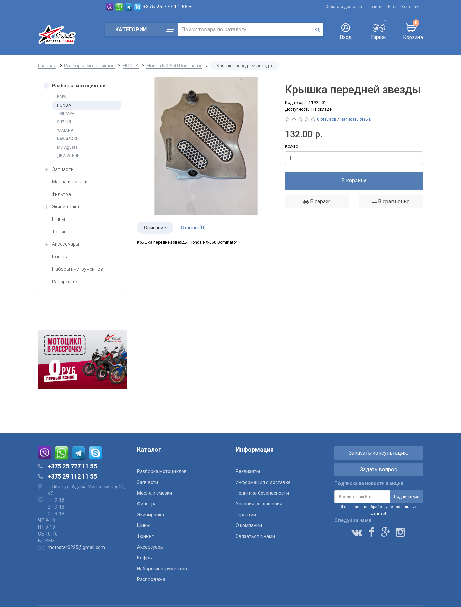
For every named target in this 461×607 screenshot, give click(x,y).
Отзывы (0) (193, 227)
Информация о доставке (263, 482)
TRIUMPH (65, 113)
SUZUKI (64, 122)
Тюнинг (60, 231)
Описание (155, 227)
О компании (249, 525)
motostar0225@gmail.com (76, 547)
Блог (392, 6)
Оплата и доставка (343, 6)
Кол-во (291, 146)
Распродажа (66, 281)
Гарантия (375, 6)
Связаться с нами (255, 536)
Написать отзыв (355, 119)
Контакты (410, 6)
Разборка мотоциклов (89, 65)
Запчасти (63, 169)
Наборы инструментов (77, 269)
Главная (47, 65)
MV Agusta (67, 147)
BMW (62, 96)
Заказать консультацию (379, 453)
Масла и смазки (70, 181)
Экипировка (65, 206)
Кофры (60, 256)
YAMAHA (65, 130)
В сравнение (393, 201)
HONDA (131, 65)
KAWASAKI (67, 139)
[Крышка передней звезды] (206, 146)
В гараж (319, 201)
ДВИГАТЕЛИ (68, 155)
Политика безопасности (262, 493)
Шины (58, 219)
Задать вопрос (378, 469)
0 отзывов (326, 119)
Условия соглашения (259, 504)
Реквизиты (248, 471)
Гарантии (246, 514)
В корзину (354, 180)
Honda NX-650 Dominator (174, 65)
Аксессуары (65, 244)
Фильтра (61, 194)
